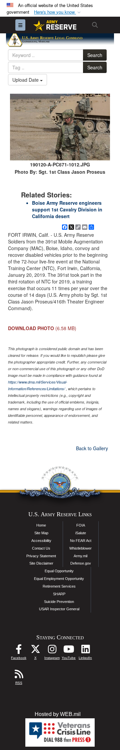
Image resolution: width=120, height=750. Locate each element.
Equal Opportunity (59, 571)
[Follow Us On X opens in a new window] (35, 651)
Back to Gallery (92, 448)
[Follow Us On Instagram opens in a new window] (52, 651)
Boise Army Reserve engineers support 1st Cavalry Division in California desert (67, 209)
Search (94, 55)
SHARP (59, 594)
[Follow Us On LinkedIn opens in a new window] (85, 651)
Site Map (41, 533)
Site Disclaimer (41, 563)
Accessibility (41, 541)
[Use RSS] (18, 676)
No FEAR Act (80, 541)
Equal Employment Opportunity (59, 579)
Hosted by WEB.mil (58, 714)
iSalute (80, 533)
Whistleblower (80, 548)
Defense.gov (80, 563)
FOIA (80, 525)
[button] (58, 12)
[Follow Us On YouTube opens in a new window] (68, 651)
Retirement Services (59, 586)
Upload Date (26, 79)
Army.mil (80, 556)
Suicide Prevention (59, 602)
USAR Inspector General (59, 609)
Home (41, 525)
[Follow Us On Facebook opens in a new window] (18, 651)
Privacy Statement (41, 556)
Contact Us (41, 548)
